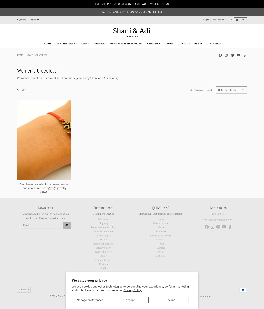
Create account (218, 19)
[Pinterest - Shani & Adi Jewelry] (232, 55)
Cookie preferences (203, 296)
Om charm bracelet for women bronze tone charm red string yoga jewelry (43, 186)
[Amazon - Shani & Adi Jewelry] (244, 55)
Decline (170, 300)
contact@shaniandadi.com (218, 219)
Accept (130, 300)
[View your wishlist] (230, 19)
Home (20, 55)
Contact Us (218, 213)
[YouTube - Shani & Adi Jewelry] (238, 55)
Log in (206, 19)
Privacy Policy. (133, 290)
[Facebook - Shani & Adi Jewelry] (220, 55)
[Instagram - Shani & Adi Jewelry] (226, 55)
